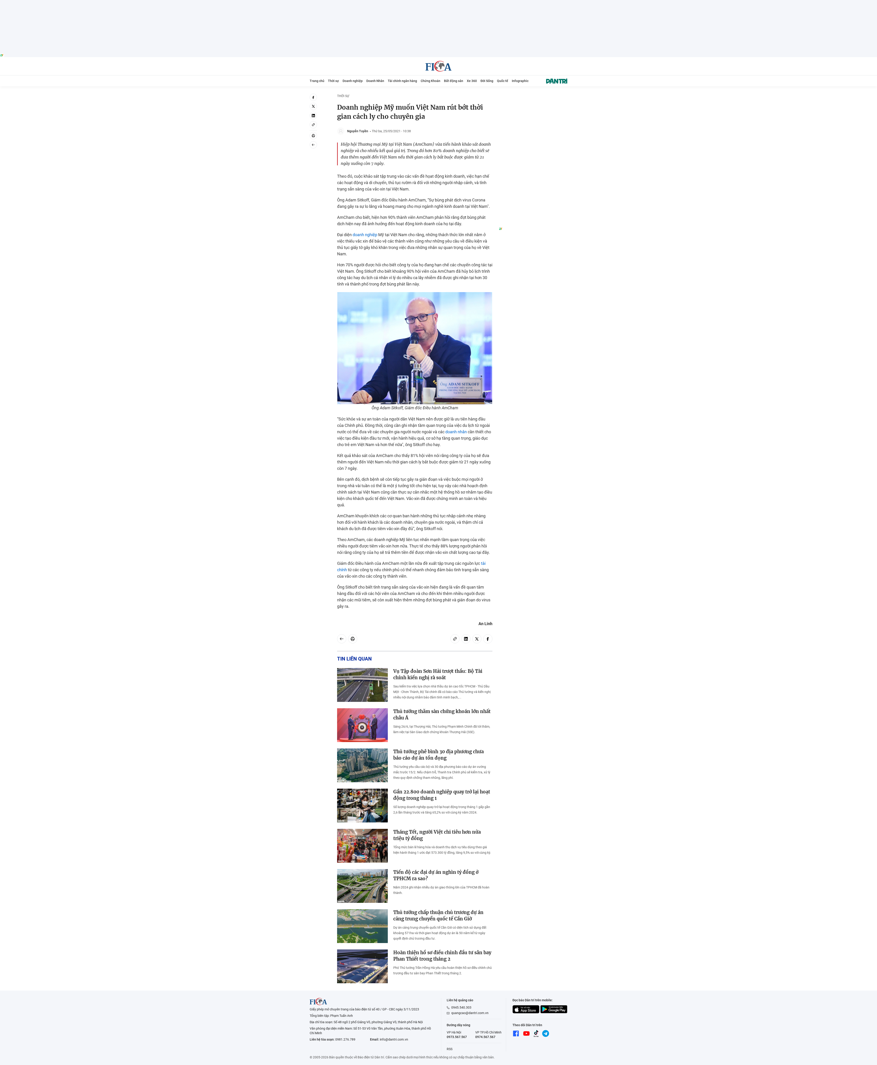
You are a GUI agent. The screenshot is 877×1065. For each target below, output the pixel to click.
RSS (449, 1049)
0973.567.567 (457, 1037)
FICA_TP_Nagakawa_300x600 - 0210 (533, 96)
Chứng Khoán (430, 81)
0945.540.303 (461, 1007)
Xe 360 (472, 81)
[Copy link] (313, 124)
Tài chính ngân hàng (402, 81)
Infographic (520, 81)
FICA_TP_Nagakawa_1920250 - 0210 (438, 2)
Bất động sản (453, 81)
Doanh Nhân (375, 81)
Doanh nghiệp (353, 81)
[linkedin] (313, 115)
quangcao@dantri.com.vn (470, 1013)
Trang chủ (317, 81)
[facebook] (313, 97)
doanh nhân (456, 431)
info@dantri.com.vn (394, 1039)
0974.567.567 (485, 1037)
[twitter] (313, 106)
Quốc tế (502, 81)
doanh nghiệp (365, 234)
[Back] (313, 144)
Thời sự (333, 81)
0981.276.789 (345, 1039)
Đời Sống (487, 81)
